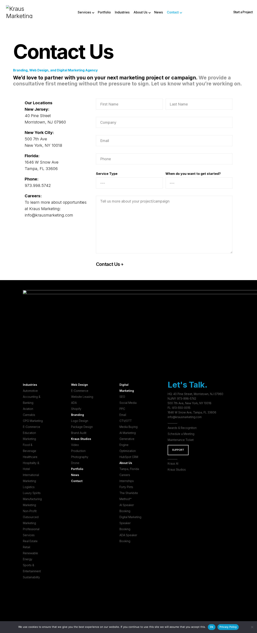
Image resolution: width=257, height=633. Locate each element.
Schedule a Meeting (181, 434)
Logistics (29, 487)
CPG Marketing (33, 420)
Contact (77, 481)
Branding (77, 414)
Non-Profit (30, 511)
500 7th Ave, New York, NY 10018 (189, 403)
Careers (124, 475)
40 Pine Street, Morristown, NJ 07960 (198, 394)
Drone (75, 463)
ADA (74, 402)
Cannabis (29, 414)
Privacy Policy (228, 626)
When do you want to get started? (193, 174)
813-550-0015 (181, 407)
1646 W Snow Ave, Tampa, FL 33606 (192, 412)
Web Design (79, 384)
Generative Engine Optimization (127, 445)
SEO (122, 396)
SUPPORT (178, 449)
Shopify (76, 408)
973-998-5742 (186, 398)
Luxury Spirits (32, 493)
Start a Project (243, 12)
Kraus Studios (81, 439)
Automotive (30, 390)
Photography (79, 457)
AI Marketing (127, 432)
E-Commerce (31, 426)
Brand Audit (78, 432)
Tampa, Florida (129, 469)
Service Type (106, 174)
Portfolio (77, 469)
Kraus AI (173, 463)
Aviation (28, 408)
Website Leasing (82, 396)
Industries (30, 384)
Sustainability (31, 577)
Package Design (82, 426)
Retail (26, 547)
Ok (211, 626)
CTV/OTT (125, 420)
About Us (125, 463)
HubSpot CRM (128, 457)
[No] (252, 627)
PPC (122, 408)
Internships (126, 481)
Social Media (128, 402)
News (75, 475)
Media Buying (128, 426)
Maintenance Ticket (181, 440)
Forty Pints (126, 487)
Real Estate (30, 541)
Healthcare (30, 457)
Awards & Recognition (182, 427)
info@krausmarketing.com (49, 215)
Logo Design (79, 420)
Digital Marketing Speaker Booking (130, 523)
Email (122, 414)
